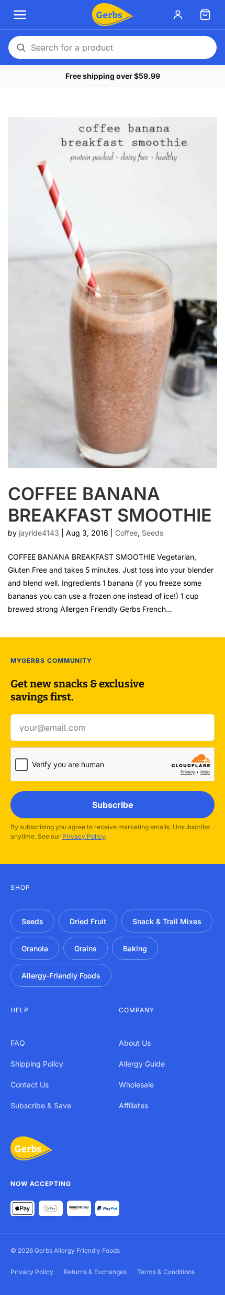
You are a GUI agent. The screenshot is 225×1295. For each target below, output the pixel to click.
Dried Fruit (88, 921)
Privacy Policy (83, 836)
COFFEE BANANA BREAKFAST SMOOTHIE (110, 504)
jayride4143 (39, 532)
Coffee (126, 532)
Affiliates (133, 1105)
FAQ (17, 1042)
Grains (85, 948)
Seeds (152, 532)
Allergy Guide (142, 1063)
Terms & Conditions (166, 1272)
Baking (135, 948)
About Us (135, 1042)
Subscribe (112, 805)
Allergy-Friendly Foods (60, 975)
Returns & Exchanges (95, 1272)
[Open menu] (19, 14)
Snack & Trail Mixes (166, 921)
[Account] (177, 14)
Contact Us (29, 1084)
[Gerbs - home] (112, 14)
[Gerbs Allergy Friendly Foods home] (31, 1148)
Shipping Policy (36, 1063)
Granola (34, 948)
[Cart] (205, 14)
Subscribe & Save (40, 1105)
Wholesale (136, 1084)
